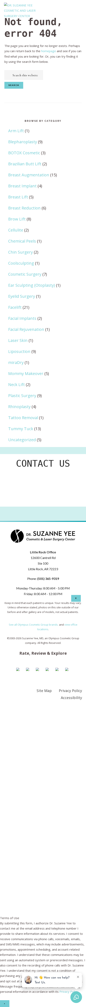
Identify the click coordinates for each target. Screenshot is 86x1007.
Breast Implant (22, 186)
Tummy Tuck (20, 428)
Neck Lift (16, 384)
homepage (48, 51)
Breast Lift (18, 197)
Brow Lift (17, 219)
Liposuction (19, 351)
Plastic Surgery (22, 395)
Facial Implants (22, 318)
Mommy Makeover (25, 373)
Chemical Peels (22, 241)
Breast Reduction (24, 208)
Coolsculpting (21, 263)
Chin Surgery (20, 252)
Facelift (15, 307)
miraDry (16, 362)
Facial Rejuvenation (26, 329)
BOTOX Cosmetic (24, 152)
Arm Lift (16, 130)
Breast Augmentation (28, 175)
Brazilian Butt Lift (24, 164)
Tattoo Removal (23, 417)
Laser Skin (18, 340)
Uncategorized (22, 439)
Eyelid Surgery (21, 296)
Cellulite (15, 230)
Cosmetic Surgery (24, 274)
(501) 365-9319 (48, 578)
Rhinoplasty (19, 406)
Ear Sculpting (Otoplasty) (31, 285)
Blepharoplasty (22, 141)
